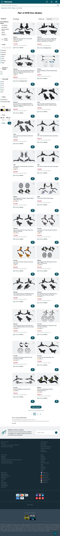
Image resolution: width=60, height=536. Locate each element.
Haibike (43, 461)
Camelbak (43, 458)
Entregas (43, 450)
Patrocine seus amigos (7, 446)
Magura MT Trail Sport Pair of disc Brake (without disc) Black (22, 39)
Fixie (2, 480)
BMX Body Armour (5, 475)
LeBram (42, 469)
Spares (3, 32)
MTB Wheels (4, 474)
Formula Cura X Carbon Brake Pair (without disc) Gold (23, 262)
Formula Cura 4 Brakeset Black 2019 (45, 357)
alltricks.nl (45, 482)
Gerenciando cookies (6, 461)
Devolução (43, 445)
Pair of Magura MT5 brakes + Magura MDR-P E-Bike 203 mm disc (23, 199)
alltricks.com (46, 474)
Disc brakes (19, 8)
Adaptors (4, 34)
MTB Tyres (4, 472)
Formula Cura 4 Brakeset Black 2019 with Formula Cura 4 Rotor (22, 358)
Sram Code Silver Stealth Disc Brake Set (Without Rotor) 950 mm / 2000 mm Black (47, 104)
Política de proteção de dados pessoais (11, 459)
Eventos (3, 443)
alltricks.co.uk (46, 479)
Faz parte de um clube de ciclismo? (10, 445)
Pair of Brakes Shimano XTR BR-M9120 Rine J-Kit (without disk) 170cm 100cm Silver (23, 294)
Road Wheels (4, 485)
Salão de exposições (46, 446)
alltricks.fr (45, 472)
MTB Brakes (4, 483)
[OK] (56, 432)
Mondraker (43, 467)
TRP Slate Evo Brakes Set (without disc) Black (47, 166)
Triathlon (3, 479)
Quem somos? (4, 441)
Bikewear (3, 487)
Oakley (42, 456)
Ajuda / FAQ (43, 443)
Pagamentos (44, 451)
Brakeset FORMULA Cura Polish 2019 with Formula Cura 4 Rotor (47, 326)
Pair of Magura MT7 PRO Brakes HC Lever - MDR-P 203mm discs (47, 262)
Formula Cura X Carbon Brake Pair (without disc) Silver (47, 231)
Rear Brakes (4, 27)
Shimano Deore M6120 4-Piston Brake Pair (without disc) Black (23, 231)
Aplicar (11, 123)
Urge (42, 464)
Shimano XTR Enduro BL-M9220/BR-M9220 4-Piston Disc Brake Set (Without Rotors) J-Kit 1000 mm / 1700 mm (24, 72)
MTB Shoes (4, 477)
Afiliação (3, 458)
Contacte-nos (44, 441)
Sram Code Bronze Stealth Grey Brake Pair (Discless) (23, 136)
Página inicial (4, 8)
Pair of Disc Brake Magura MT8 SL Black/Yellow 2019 (45, 390)
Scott (42, 471)
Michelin (43, 459)
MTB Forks (4, 482)
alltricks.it (45, 480)
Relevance (49, 19)
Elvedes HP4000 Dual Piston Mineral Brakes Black (47, 71)
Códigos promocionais (7, 462)
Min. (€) (2, 117)
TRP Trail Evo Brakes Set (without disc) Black (47, 135)
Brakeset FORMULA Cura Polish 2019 (21, 389)
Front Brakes (4, 25)
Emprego (3, 456)
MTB (9, 8)
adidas (42, 466)
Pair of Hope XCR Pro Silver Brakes (45, 198)
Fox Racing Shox (45, 462)
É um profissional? (45, 448)
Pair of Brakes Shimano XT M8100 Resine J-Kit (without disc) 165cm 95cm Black (47, 294)
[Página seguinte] (40, 414)
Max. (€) (8, 117)
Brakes (13, 8)
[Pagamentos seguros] (22, 496)
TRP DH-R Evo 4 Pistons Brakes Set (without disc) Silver (23, 167)
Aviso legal (4, 454)
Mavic (42, 454)
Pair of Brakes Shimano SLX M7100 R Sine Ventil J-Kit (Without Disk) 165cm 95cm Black (23, 326)
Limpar (3, 123)
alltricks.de (45, 477)
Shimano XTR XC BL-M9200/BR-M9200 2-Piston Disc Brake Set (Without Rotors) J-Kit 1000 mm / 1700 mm (23, 105)
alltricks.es (45, 475)
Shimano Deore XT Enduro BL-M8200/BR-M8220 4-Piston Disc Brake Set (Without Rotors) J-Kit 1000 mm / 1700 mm (47, 40)
